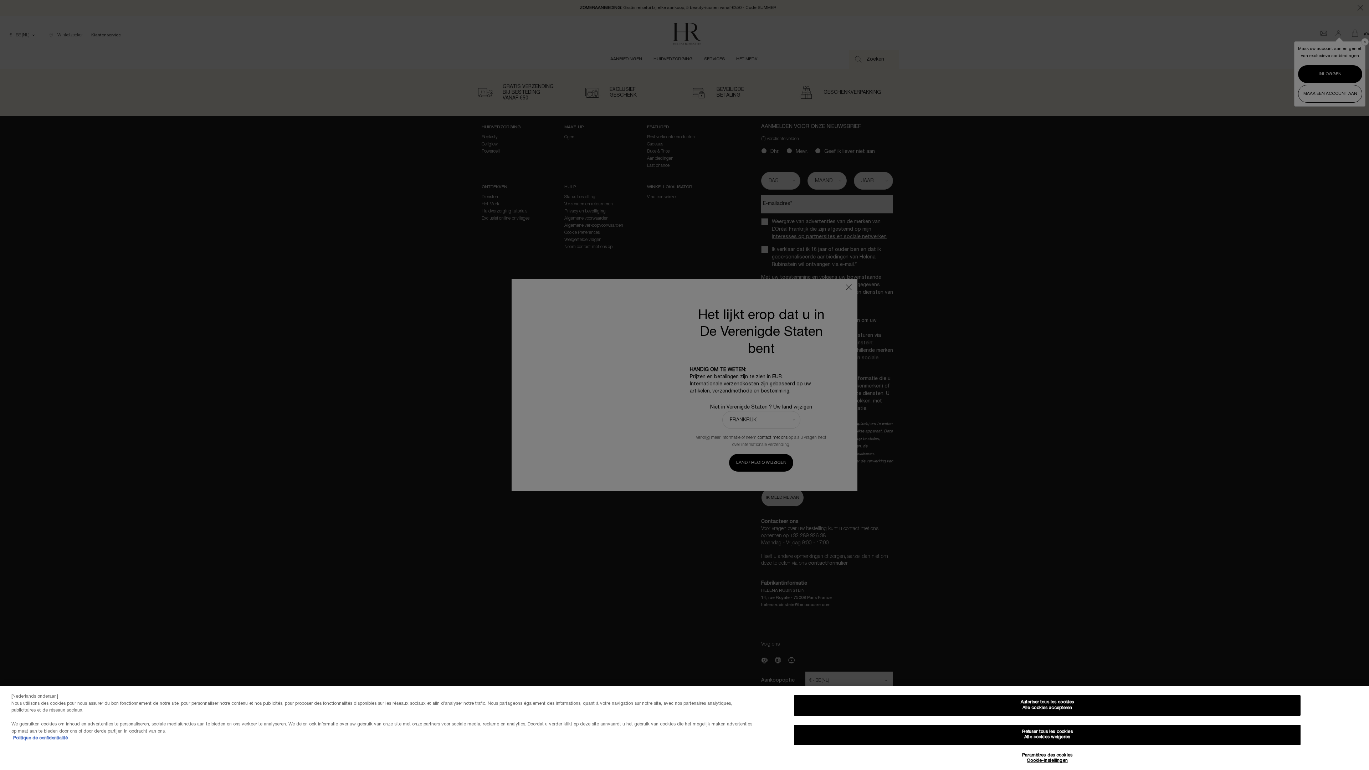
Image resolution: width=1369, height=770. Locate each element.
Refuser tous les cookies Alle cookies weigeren (1047, 735)
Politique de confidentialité (40, 738)
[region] (684, 728)
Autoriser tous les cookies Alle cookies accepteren (1047, 705)
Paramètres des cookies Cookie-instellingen (1047, 758)
